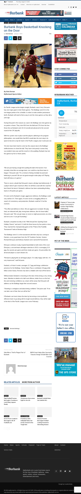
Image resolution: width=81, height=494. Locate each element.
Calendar (43, 4)
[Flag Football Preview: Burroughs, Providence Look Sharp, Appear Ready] (11, 391)
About (56, 444)
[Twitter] (73, 7)
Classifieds (21, 25)
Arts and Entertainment (67, 234)
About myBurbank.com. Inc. (11, 4)
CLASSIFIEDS (51, 4)
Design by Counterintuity (65, 483)
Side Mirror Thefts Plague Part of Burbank (14, 353)
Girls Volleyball (25, 415)
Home (6, 20)
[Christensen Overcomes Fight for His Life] (28, 391)
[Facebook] (68, 7)
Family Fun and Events (66, 222)
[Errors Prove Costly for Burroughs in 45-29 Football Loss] (11, 411)
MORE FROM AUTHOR (31, 381)
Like (74, 74)
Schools (34, 20)
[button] (74, 20)
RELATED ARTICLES (12, 381)
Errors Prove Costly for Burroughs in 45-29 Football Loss (10, 419)
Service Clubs (8, 449)
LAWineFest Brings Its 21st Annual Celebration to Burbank (68, 241)
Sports (27, 20)
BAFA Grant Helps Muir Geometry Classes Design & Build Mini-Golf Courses (41, 354)
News (12, 20)
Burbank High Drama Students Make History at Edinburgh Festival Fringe (68, 229)
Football (23, 395)
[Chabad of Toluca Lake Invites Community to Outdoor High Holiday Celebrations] (57, 216)
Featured (42, 20)
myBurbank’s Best (54, 20)
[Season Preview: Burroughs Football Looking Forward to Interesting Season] (44, 411)
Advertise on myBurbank (33, 4)
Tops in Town (40, 444)
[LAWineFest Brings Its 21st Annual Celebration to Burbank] (57, 240)
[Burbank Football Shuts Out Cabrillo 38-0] (44, 391)
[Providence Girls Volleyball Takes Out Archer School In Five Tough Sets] (28, 411)
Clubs (64, 20)
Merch (14, 25)
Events (62, 245)
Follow (73, 78)
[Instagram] (71, 7)
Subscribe (73, 87)
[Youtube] (76, 7)
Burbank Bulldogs (15, 327)
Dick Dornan (9, 33)
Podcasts (7, 25)
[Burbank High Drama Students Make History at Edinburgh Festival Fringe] (57, 228)
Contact (23, 4)
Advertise (57, 449)
